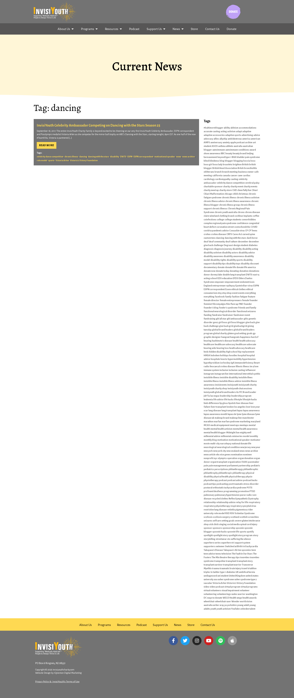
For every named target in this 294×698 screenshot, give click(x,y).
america (246, 139)
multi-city (215, 443)
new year (255, 447)
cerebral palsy (252, 183)
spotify (250, 531)
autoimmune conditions (237, 150)
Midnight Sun (232, 432)
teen (253, 550)
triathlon (252, 568)
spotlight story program (240, 535)
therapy (231, 557)
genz (215, 322)
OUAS (244, 462)
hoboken (215, 355)
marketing (245, 421)
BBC (223, 153)
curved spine (248, 234)
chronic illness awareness (238, 201)
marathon (208, 421)
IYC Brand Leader (247, 392)
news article (210, 454)
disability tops (233, 263)
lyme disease (248, 414)
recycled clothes (220, 498)
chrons (241, 212)
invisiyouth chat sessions (240, 388)
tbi (236, 550)
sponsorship (228, 528)
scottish (244, 517)
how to (224, 359)
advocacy (208, 139)
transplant (231, 561)
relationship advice (226, 502)
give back (250, 322)
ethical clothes (238, 289)
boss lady (217, 164)
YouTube (235, 609)
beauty (228, 153)
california (217, 175)
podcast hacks (250, 480)
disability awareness (234, 256)
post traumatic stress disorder (243, 484)
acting (224, 131)
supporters (209, 546)
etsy (220, 293)
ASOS (215, 146)
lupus (240, 410)
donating (234, 271)
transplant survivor (213, 565)
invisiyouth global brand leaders (220, 392)
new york (208, 451)
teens (218, 553)
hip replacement (246, 352)
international (235, 374)
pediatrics (209, 469)
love (248, 407)
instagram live (221, 374)
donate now (209, 271)
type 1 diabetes (227, 572)
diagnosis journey (223, 249)
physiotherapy (211, 480)
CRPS (229, 234)
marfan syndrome (230, 421)
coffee (256, 216)
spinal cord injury (248, 524)
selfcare (217, 520)
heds (206, 352)
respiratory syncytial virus (243, 506)
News (176, 29)
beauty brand (239, 153)
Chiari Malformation (214, 194)
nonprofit (208, 458)
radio (249, 495)
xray (222, 605)
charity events (250, 186)
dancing (83, 156)
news (178, 156)
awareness (214, 153)
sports (51, 160)
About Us (64, 29)
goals (249, 333)
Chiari (255, 190)
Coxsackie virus (237, 230)
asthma (222, 146)
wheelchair (209, 601)
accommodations (247, 128)
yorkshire (232, 605)
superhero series (212, 542)
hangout (225, 337)
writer (216, 605)
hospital (242, 355)
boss (253, 161)
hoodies (233, 355)
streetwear (221, 539)
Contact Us (212, 29)
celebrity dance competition (50, 156)
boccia (246, 161)
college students (233, 219)
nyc (215, 458)
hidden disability (217, 352)
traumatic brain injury (230, 568)
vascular (208, 583)
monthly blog (210, 440)
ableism (234, 128)
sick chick (214, 524)
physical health (220, 476)
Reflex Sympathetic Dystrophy (244, 498)
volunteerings (224, 594)
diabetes (253, 245)
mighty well (245, 432)
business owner (246, 172)
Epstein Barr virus (244, 285)
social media (233, 524)
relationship (210, 502)
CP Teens (252, 230)
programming (231, 491)
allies (216, 139)
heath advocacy (237, 348)
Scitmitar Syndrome (245, 513)
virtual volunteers (212, 590)
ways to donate (214, 598)
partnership (244, 465)
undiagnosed (210, 576)
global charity (220, 333)
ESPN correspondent (143, 156)
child (235, 194)
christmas (243, 194)
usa (215, 579)
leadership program (241, 396)
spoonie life (233, 531)
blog (222, 161)
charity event (236, 186)
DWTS (123, 156)
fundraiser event (242, 315)
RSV (232, 513)
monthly (254, 436)
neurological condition (228, 447)
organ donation (245, 458)
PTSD (252, 491)
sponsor (208, 528)
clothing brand (226, 216)
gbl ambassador (235, 318)
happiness (245, 337)
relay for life (242, 502)
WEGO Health (229, 598)
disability (114, 156)
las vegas (214, 396)
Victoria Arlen (62, 160)
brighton (237, 164)
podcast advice (235, 480)
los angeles (239, 407)
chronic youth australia (226, 212)
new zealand (232, 451)
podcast (223, 480)
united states (252, 576)
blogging (238, 161)
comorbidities (249, 219)
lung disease (214, 410)
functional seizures (246, 311)
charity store (225, 190)
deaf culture (231, 241)
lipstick (232, 403)
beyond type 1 (224, 157)
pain (206, 465)
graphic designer (212, 337)
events (241, 293)
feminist (208, 304)
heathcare (250, 348)
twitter (216, 572)
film (228, 304)
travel (244, 568)
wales (234, 594)
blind (206, 161)
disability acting (250, 249)
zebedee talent (247, 609)
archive (249, 142)
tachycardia (252, 546)
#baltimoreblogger (213, 128)
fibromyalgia (219, 304)
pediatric (255, 465)
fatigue (243, 296)
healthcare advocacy (225, 344)
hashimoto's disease (222, 341)
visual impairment (230, 590)
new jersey (245, 447)
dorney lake (216, 274)
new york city (219, 451)
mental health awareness (245, 429)
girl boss (223, 322)
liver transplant (218, 407)
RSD (227, 513)
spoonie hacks (219, 531)
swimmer (220, 546)
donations (254, 271)
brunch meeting (230, 172)
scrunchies (253, 517)
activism (231, 131)
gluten (230, 333)
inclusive (223, 370)
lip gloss (223, 403)
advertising (247, 135)
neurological (210, 447)
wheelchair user (223, 601)
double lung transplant (234, 274)
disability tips (219, 263)
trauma (215, 568)
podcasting (222, 484)
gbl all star (221, 318)
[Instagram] (197, 640)
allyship (223, 139)
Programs (87, 29)
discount (254, 263)
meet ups (234, 425)
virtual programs (249, 587)
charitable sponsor (213, 186)
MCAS (207, 425)
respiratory (254, 502)
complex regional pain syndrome (220, 223)
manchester (248, 418)
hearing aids (210, 348)
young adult (243, 605)
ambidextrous (235, 139)
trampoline (219, 561)
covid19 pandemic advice (216, 230)
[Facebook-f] (173, 640)
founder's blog (211, 307)
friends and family (247, 307)
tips (238, 557)
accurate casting (212, 131)
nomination (237, 454)
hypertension (249, 359)
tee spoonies (244, 550)
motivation (222, 440)
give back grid (226, 326)
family (228, 296)
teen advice (209, 553)
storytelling (209, 539)
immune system (211, 370)
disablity (245, 263)
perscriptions (221, 469)
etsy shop (227, 293)
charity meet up (211, 190)
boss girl (208, 164)
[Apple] (232, 640)
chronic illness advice (214, 201)
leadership (225, 396)
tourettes (244, 557)
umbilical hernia (247, 572)
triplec (207, 572)
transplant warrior (232, 565)
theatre (223, 557)
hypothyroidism (212, 363)
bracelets (227, 164)
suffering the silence (241, 539)
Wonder (235, 601)
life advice (218, 399)
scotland (234, 517)
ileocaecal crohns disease (222, 366)
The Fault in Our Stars (242, 553)
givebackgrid (240, 326)
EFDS (235, 278)
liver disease (242, 403)
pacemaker (253, 462)
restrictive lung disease (215, 509)
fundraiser (227, 315)
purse (243, 495)
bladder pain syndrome (248, 157)
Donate (231, 29)
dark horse (252, 238)
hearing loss (223, 348)
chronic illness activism (248, 197)
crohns (207, 234)
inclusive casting (237, 370)
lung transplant (229, 410)
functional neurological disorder (220, 311)
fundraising (209, 318)
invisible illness (211, 381)
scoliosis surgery (221, 517)
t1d (244, 546)
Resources (111, 29)
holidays (224, 355)
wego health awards (247, 598)
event (235, 293)
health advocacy (247, 341)
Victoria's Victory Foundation (84, 160)
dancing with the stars (98, 156)
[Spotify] (220, 640)
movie (207, 443)
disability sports (235, 260)
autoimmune (218, 150)
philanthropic (225, 473)
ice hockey (225, 363)
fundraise (217, 315)
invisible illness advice (230, 381)
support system (242, 542)
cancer (233, 175)
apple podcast (237, 142)
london (230, 407)
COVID (254, 227)
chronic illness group (229, 205)
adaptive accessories (214, 135)
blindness (214, 161)
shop (206, 524)
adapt (239, 131)
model (246, 436)
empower (219, 282)
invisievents (221, 385)
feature (251, 296)
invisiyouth (232, 385)
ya (225, 605)
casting (234, 179)
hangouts (235, 337)
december (243, 241)
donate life (230, 267)
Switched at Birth (233, 546)
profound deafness (213, 491)
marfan (217, 421)
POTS (249, 487)
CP (246, 230)
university (208, 579)
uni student (222, 576)
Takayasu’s (228, 550)
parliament (232, 465)
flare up (234, 304)
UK (237, 572)
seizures (208, 520)
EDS (219, 278)
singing (223, 524)
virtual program (232, 587)
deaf (206, 241)
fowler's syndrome (228, 307)
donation (244, 271)
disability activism (213, 252)
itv (237, 392)
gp (254, 333)
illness (246, 366)
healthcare (209, 344)
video (206, 587)
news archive (188, 156)
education (227, 278)
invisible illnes (245, 377)
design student (240, 245)
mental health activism (221, 429)
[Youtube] (208, 640)
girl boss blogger (236, 322)
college (220, 219)
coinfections (210, 219)
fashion (235, 296)
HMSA (207, 355)
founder (248, 304)
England (208, 285)
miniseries (237, 436)
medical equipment (220, 425)
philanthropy (238, 473)
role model (42, 160)
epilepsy (230, 285)
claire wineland (211, 216)
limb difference (211, 403)
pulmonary (209, 495)
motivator (255, 440)
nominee (247, 454)
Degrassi (228, 245)
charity (226, 186)
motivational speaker (164, 156)
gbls (246, 318)
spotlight (208, 535)
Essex (228, 289)
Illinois (239, 366)
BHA (234, 157)
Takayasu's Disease (213, 550)
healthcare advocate (246, 344)
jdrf (205, 396)
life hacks (229, 399)
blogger (229, 161)
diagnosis (209, 249)
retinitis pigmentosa (237, 509)
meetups (243, 425)
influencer (250, 370)
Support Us (154, 29)
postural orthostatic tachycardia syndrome (225, 487)
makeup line (236, 418)
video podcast (217, 587)
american (255, 139)
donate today (222, 271)
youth (213, 609)
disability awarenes (213, 256)
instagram (209, 374)
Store (194, 29)
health (236, 341)
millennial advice (212, 436)
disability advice (247, 252)
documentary (210, 267)
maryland (255, 421)
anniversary (216, 142)
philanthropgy (235, 469)
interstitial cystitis (251, 374)
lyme (239, 414)
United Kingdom (237, 576)
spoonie (240, 528)
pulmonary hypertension (227, 495)
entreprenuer (219, 285)
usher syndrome (226, 579)
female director (211, 300)
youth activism (224, 609)
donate (221, 267)
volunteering (210, 594)
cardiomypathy (222, 179)
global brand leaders (222, 329)
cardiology (209, 179)
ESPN (129, 156)
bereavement (210, 157)
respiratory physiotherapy (217, 506)
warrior (241, 594)
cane (240, 175)
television (226, 553)
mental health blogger (215, 432)
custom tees (210, 238)
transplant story (245, 561)
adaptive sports (233, 135)
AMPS (207, 142)
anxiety (226, 142)
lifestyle (238, 399)
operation (232, 458)
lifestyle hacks (250, 399)
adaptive (246, 131)
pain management (217, 465)
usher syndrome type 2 (245, 579)
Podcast (134, 29)
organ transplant (218, 462)
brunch (218, 172)
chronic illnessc (220, 208)
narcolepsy (225, 443)
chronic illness (71, 156)
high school (232, 352)
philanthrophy (211, 473)
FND (241, 304)
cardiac (246, 175)
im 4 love (254, 366)
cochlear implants (243, 216)
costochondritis (242, 227)
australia (238, 146)
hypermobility (235, 359)
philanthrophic (250, 469)
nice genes (225, 454)
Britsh (241, 168)
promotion (243, 491)
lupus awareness (251, 410)
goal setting (240, 333)
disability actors (230, 252)
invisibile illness (211, 377)
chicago (228, 194)
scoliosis (208, 517)
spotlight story (220, 535)
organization (234, 462)
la (209, 396)
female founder (250, 300)
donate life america (246, 267)
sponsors (217, 528)
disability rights (218, 260)
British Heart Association (224, 168)
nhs (218, 454)
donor (207, 274)
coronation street (225, 227)
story (255, 535)
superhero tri (227, 542)
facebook (220, 296)
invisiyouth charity (248, 385)
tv (212, 572)
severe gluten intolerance (247, 520)
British (245, 164)
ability (227, 128)
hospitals (215, 359)
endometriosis (247, 282)
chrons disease (252, 212)
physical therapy (237, 476)
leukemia (208, 399)
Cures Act (237, 234)
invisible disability (229, 377)
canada (226, 175)
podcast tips (210, 484)
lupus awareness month (215, 414)
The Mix (215, 557)
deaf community (217, 241)
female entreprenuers (231, 300)
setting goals (227, 520)
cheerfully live (244, 190)
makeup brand (222, 418)
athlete (229, 146)
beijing (250, 153)
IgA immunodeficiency (242, 363)
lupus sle (232, 414)
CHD (234, 190)
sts (228, 539)
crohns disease (218, 234)
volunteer (244, 590)
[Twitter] (185, 640)
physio (249, 476)
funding (208, 315)
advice (256, 135)
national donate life (241, 443)
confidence (242, 223)
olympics (222, 458)
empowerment (232, 282)
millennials (226, 436)
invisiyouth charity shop (215, 388)
